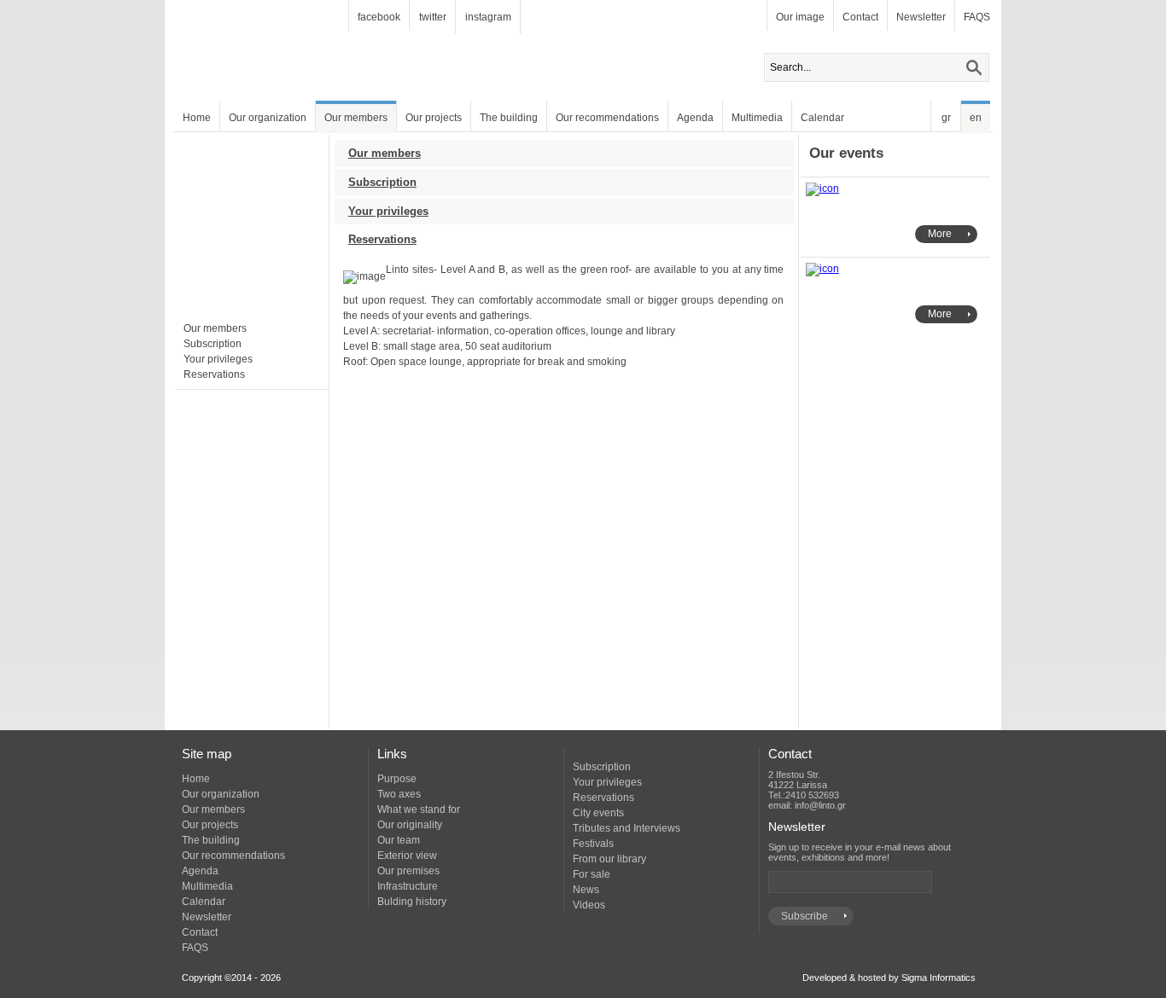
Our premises (408, 871)
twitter (432, 17)
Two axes (399, 794)
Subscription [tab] (382, 182)
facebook (379, 17)
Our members (356, 118)
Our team (398, 840)
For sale (591, 874)
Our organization (267, 118)
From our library (609, 859)
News (586, 890)
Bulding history (411, 902)
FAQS (977, 17)
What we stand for (418, 809)
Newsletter (921, 17)
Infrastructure (407, 886)
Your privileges (218, 359)
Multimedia (757, 118)
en (976, 118)
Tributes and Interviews (626, 828)
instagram (488, 17)
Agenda (695, 118)
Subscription (213, 344)
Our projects (433, 118)
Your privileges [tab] (388, 211)
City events (598, 813)
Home (197, 118)
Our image (800, 17)
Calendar (822, 118)
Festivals (593, 844)
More (940, 234)
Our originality (409, 825)
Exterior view (407, 856)
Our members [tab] (384, 153)
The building (509, 118)
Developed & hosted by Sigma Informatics (889, 977)
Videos (589, 905)
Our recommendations (607, 118)
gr (946, 118)
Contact (860, 17)
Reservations (214, 374)
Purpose (397, 779)
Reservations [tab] (382, 239)
